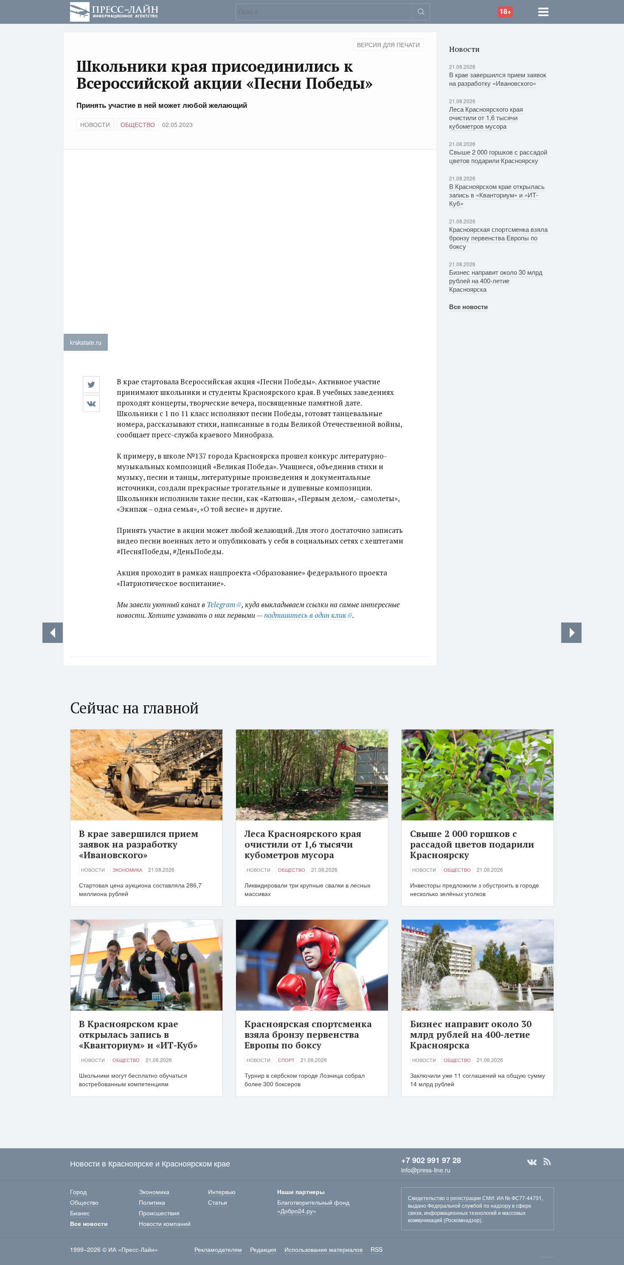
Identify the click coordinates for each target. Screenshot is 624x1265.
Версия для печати (388, 44)
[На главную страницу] (114, 11)
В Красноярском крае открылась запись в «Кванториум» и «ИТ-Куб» (497, 195)
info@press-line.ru (425, 1170)
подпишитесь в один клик (305, 615)
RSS (547, 1162)
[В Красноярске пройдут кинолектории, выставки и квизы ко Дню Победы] (52, 633)
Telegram (221, 604)
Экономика (127, 869)
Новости (95, 124)
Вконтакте (532, 1162)
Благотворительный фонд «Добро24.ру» (313, 1206)
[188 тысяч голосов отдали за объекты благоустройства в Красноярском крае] (571, 633)
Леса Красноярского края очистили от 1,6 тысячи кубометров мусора (486, 117)
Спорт (286, 1060)
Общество (138, 124)
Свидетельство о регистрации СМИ (451, 1197)
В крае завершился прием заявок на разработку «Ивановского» (497, 78)
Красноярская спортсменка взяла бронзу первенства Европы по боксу (498, 238)
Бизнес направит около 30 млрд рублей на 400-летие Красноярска (495, 280)
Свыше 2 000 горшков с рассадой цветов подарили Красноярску (498, 156)
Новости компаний (165, 1223)
